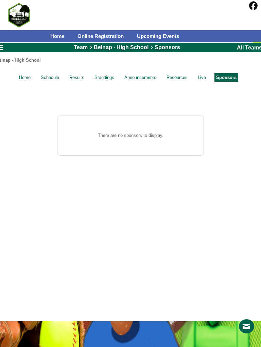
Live (202, 77)
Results (76, 77)
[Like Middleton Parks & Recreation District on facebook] (253, 6)
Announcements (140, 77)
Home (25, 77)
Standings (104, 77)
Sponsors (226, 77)
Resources (177, 77)
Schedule (50, 77)
